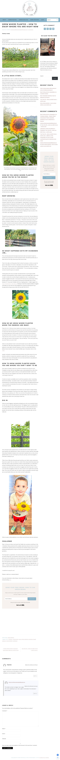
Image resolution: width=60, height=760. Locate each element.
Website (4, 738)
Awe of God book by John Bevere (9, 283)
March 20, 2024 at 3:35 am (31, 664)
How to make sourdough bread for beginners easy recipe (48, 139)
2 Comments (30, 29)
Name (4, 728)
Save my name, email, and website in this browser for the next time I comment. (19, 745)
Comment (4, 710)
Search (41, 75)
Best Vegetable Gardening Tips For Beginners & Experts (47, 119)
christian (10, 639)
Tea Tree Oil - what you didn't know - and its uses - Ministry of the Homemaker (48, 135)
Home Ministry (11, 637)
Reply (35, 676)
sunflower (15, 640)
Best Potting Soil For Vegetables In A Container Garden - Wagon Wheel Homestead (48, 116)
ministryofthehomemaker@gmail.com (17, 682)
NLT (5, 565)
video (3, 350)
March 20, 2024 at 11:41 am (31, 686)
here (10, 579)
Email (3, 733)
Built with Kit (20, 605)
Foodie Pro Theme (44, 757)
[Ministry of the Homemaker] (30, 16)
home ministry (9, 640)
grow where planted (23, 639)
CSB (37, 563)
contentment (15, 639)
